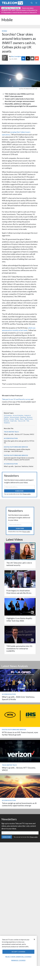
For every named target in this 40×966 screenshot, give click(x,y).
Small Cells (13, 421)
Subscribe (19, 491)
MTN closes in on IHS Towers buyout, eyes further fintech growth (20, 733)
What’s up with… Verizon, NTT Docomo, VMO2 (19, 434)
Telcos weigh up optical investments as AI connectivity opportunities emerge (19, 804)
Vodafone (7, 423)
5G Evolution (8, 415)
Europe (11, 419)
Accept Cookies (18, 951)
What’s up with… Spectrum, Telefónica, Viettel (18, 466)
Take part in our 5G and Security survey (16, 399)
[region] (18, 951)
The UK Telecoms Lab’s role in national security (19, 564)
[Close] (34, 939)
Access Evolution (18, 415)
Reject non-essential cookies (18, 956)
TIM (27, 421)
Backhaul (23, 417)
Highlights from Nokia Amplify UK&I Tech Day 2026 (19, 619)
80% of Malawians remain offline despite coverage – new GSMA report (17, 450)
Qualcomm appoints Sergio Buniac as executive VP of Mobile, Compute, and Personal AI (19, 459)
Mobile (7, 20)
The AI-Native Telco (11, 432)
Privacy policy (27, 494)
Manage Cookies (18, 960)
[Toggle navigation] (36, 2)
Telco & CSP (21, 421)
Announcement (14, 417)
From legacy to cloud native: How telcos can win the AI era (18, 591)
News (21, 419)
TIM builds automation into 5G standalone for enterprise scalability (19, 648)
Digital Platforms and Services (16, 447)
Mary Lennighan (16, 56)
